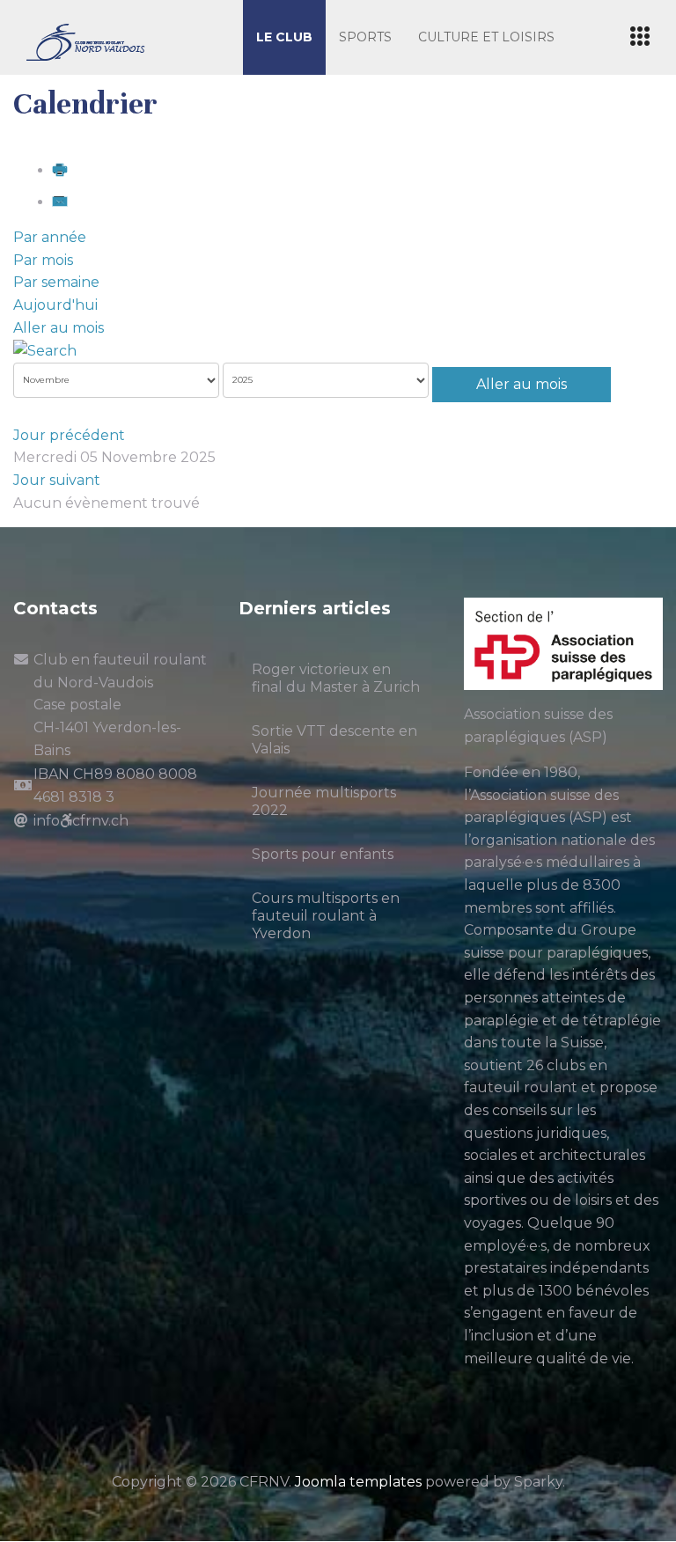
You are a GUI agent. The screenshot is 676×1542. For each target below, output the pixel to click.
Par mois (43, 260)
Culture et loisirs (486, 37)
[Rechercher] (45, 349)
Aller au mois (58, 327)
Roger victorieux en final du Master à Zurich (336, 678)
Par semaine (56, 282)
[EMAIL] (60, 202)
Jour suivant (56, 480)
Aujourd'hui (55, 305)
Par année (49, 237)
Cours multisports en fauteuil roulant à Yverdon (326, 916)
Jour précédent (69, 435)
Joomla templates (358, 1481)
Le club (284, 37)
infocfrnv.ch (81, 820)
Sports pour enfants (322, 854)
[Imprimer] (60, 170)
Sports (365, 37)
